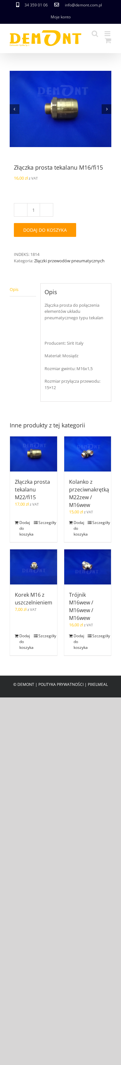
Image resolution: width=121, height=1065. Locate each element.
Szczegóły (45, 522)
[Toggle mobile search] (95, 33)
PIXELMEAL (98, 684)
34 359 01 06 (36, 5)
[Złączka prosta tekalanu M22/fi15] (33, 454)
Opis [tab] (14, 289)
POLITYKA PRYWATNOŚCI (61, 684)
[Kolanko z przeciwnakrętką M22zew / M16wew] (87, 454)
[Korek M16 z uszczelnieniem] (33, 566)
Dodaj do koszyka (45, 230)
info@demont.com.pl (83, 5)
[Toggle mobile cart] (108, 40)
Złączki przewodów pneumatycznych (69, 261)
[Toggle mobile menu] (108, 33)
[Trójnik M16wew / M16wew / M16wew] (87, 566)
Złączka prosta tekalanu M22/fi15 (32, 489)
